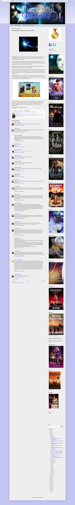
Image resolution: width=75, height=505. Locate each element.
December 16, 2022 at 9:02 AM (19, 271)
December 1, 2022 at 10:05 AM (19, 146)
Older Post (43, 281)
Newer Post (14, 281)
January (52, 472)
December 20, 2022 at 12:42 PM (19, 277)
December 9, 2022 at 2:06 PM (19, 256)
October (52, 460)
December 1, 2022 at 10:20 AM (19, 164)
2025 (51, 432)
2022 (51, 436)
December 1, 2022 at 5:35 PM (19, 191)
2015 (51, 482)
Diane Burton (16, 155)
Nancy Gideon (16, 122)
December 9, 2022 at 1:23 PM (19, 225)
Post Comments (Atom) (19, 282)
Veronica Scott (16, 203)
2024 (51, 433)
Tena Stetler (16, 186)
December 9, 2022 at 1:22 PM (19, 218)
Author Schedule (18, 25)
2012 (51, 486)
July (51, 464)
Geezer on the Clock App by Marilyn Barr (56, 451)
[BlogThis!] (25, 110)
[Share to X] (26, 110)
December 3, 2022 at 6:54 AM (19, 200)
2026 (51, 430)
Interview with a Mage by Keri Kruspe (56, 452)
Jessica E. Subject (17, 135)
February (52, 471)
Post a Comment (15, 279)
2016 (51, 481)
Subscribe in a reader (52, 50)
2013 (51, 485)
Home (12, 25)
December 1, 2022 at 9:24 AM (19, 132)
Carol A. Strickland (17, 259)
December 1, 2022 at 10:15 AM (19, 158)
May (51, 467)
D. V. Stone (16, 128)
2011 (51, 488)
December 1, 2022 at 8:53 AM (19, 125)
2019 (51, 477)
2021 (51, 474)
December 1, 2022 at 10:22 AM (19, 176)
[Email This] (24, 110)
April (51, 468)
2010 (51, 489)
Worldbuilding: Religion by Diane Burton (56, 457)
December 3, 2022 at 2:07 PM (19, 210)
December (52, 437)
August (52, 463)
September (52, 461)
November (52, 459)
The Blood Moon (53, 449)
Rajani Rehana (16, 149)
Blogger (42, 497)
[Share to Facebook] (28, 110)
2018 (51, 478)
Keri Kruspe (16, 194)
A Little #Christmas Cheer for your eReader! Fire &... (55, 439)
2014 (51, 484)
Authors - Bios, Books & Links (28, 25)
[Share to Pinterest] (29, 110)
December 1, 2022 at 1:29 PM (19, 183)
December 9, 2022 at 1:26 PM (19, 235)
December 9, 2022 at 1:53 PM (19, 247)
